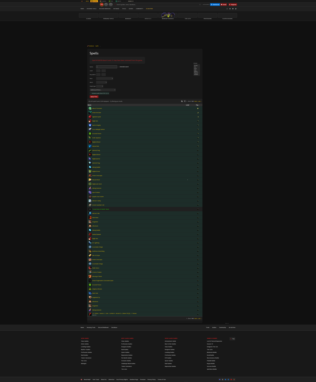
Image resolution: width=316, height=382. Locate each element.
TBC (112, 1)
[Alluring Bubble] (90, 167)
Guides (131, 8)
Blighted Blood (96, 142)
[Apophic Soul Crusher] (90, 196)
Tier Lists (84, 360)
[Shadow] (196, 74)
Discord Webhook (105, 8)
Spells (97, 46)
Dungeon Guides (126, 346)
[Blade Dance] (90, 267)
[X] (222, 379)
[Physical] (196, 73)
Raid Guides (84, 355)
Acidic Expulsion (96, 138)
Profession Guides (86, 352)
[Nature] (196, 71)
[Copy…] (182, 101)
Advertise (111, 379)
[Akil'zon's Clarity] (90, 200)
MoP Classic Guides (127, 338)
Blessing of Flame (97, 276)
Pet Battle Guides (126, 358)
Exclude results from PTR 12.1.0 (100, 93)
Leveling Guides (85, 346)
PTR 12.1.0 (106, 4)
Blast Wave (95, 217)
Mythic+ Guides (85, 349)
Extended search (124, 66)
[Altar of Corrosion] (90, 108)
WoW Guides (85, 338)
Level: (91, 70)
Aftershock (95, 226)
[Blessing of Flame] (90, 276)
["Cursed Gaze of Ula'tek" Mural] (90, 209)
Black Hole (95, 293)
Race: (91, 78)
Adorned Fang (96, 150)
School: (195, 63)
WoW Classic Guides (171, 338)
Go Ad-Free (149, 8)
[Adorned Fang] (90, 150)
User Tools (96, 379)
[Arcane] (196, 65)
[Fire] (196, 67)
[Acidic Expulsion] (90, 137)
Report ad (227, 323)
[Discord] (219, 379)
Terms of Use (162, 379)
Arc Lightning (95, 243)
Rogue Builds (211, 363)
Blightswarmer (96, 159)
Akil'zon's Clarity (96, 201)
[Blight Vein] (90, 120)
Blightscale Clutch (97, 184)
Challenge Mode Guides (128, 363)
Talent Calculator (86, 358)
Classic (104, 1)
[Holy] (196, 70)
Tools (207, 327)
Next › (196, 101)
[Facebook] (228, 379)
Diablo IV (132, 1)
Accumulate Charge (97, 247)
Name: (91, 67)
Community (139, 8)
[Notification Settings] (230, 8)
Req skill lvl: (93, 74)
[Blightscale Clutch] (90, 183)
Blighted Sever (96, 171)
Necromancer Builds (213, 358)
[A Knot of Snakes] (90, 272)
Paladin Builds (211, 360)
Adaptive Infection (97, 289)
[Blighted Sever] (90, 171)
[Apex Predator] (90, 192)
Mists (119, 1)
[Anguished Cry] (90, 297)
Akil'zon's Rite (96, 213)
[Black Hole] (90, 293)
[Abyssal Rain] (90, 146)
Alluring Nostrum (96, 188)
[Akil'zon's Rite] (90, 213)
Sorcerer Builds (211, 366)
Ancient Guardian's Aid (98, 205)
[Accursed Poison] (90, 133)
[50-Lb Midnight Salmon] (90, 129)
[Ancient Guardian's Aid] (90, 204)
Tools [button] (124, 8)
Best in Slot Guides (170, 344)
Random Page (134, 379)
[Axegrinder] (90, 221)
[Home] (89, 4)
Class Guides (85, 341)
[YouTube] (231, 379)
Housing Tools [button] (91, 8)
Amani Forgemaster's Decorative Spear (102, 280)
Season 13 (210, 344)
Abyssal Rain (95, 146)
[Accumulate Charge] (90, 246)
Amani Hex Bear (96, 112)
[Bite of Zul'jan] (90, 255)
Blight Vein (95, 121)
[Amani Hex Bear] (90, 112)
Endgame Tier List (212, 346)
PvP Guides (168, 358)
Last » (199, 101)
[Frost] (196, 68)
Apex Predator (96, 192)
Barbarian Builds (212, 352)
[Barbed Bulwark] (90, 234)
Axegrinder (95, 222)
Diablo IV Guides (212, 338)
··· (123, 1)
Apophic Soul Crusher (98, 196)
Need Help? (87, 379)
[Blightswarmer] (90, 158)
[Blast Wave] (90, 217)
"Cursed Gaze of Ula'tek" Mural (100, 209)
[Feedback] (233, 8)
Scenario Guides (126, 360)
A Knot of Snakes (97, 272)
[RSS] (234, 379)
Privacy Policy (152, 379)
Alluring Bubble (96, 167)
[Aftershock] (90, 225)
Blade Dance (95, 268)
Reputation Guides (126, 355)
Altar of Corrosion (97, 108)
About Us (103, 379)
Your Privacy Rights (122, 379)
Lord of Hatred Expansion (214, 341)
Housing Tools (91, 327)
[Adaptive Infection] (90, 288)
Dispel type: (93, 86)
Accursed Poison (96, 133)
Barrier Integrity (96, 125)
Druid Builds (210, 355)
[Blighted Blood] (90, 141)
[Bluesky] (225, 379)
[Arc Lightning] (90, 242)
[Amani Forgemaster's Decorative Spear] (90, 280)
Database (116, 8)
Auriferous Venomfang (98, 251)
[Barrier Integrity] (90, 125)
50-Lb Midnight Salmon (98, 129)
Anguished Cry (96, 297)
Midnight (83, 363)
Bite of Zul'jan (96, 255)
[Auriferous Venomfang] (90, 251)
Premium (142, 379)
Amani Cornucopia (97, 175)
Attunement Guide (170, 341)
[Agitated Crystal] (90, 116)
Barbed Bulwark (96, 234)
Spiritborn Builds (212, 369)
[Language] (236, 8)
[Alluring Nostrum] (90, 188)
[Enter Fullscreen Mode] (227, 8)
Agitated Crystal (96, 117)
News (82, 8)
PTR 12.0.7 (110, 4)
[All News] (82, 1)
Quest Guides (125, 352)
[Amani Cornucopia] (90, 175)
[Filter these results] (185, 101)
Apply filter (94, 96)
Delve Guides (85, 344)
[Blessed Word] (90, 179)
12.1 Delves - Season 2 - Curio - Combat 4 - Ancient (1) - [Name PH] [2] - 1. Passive (114, 313)
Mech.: (91, 82)
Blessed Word (96, 180)
